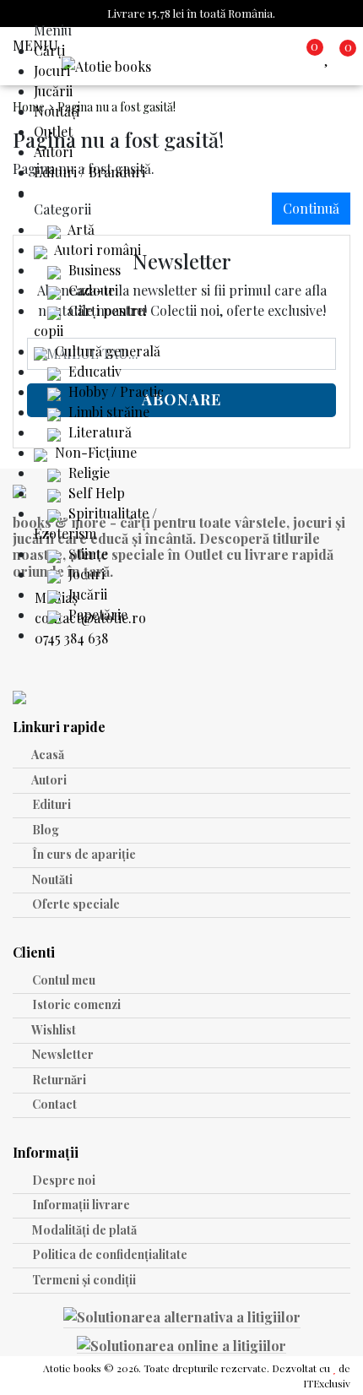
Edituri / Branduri (89, 172)
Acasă (47, 754)
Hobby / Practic (114, 391)
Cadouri (91, 290)
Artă (80, 229)
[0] (330, 56)
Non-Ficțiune (94, 452)
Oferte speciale (75, 904)
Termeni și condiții (83, 1280)
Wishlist (53, 1030)
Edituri (50, 804)
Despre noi (62, 1180)
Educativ (93, 371)
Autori (53, 151)
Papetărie (96, 614)
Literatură (98, 432)
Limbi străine (107, 412)
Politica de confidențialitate (108, 1254)
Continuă (311, 208)
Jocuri (52, 70)
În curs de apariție (83, 854)
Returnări (58, 1080)
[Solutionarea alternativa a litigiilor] (182, 1319)
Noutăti (51, 879)
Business (93, 270)
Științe (86, 553)
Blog (44, 830)
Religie (87, 472)
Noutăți (56, 111)
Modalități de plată (83, 1230)
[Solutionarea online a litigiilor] (181, 1344)
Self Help (95, 493)
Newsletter (62, 1054)
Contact (53, 1104)
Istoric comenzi (75, 1004)
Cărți (49, 50)
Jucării (53, 91)
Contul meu (62, 980)
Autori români (96, 249)
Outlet (53, 131)
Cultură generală (105, 351)
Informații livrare (80, 1205)
